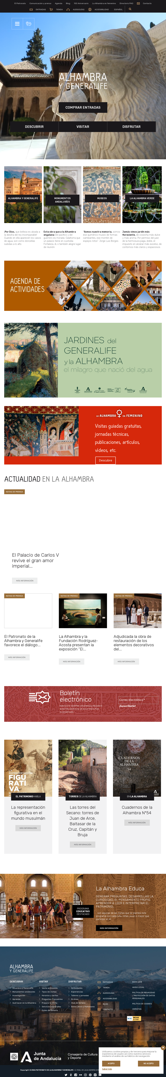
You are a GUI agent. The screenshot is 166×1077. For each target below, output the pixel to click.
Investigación (18, 995)
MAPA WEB (137, 982)
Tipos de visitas (49, 992)
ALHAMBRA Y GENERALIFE (23, 198)
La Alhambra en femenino (104, 3)
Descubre (105, 460)
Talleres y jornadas (80, 995)
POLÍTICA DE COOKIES (142, 1004)
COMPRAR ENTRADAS (83, 107)
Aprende (16, 999)
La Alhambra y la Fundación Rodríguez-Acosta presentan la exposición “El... (78, 642)
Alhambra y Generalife (22, 988)
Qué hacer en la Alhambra (24, 1003)
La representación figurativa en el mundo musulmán (28, 813)
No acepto (149, 1063)
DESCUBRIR (34, 127)
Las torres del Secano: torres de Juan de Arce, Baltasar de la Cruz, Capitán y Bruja (82, 821)
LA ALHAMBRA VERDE (142, 198)
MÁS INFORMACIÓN (24, 581)
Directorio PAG (126, 3)
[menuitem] (117, 9)
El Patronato (20, 3)
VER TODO (149, 486)
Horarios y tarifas (50, 995)
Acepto (111, 1063)
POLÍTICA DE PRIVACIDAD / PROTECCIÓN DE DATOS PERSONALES (143, 995)
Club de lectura (78, 1003)
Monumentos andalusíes (23, 992)
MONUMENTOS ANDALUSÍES (62, 200)
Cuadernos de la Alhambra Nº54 (137, 810)
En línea (74, 999)
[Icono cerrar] (163, 1047)
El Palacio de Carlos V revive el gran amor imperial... (35, 560)
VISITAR (83, 127)
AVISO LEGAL (138, 987)
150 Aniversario (81, 3)
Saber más (107, 1069)
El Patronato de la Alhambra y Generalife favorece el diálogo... (23, 640)
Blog (68, 3)
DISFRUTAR (131, 127)
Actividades (77, 988)
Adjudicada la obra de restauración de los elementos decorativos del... (134, 642)
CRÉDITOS (137, 1009)
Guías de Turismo (50, 1010)
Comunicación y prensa (40, 3)
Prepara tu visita (49, 1003)
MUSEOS (102, 198)
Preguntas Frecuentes (52, 999)
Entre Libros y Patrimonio (83, 1007)
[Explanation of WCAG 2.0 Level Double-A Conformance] (141, 1018)
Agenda (58, 3)
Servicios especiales (51, 1007)
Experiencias (77, 992)
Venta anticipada (50, 988)
